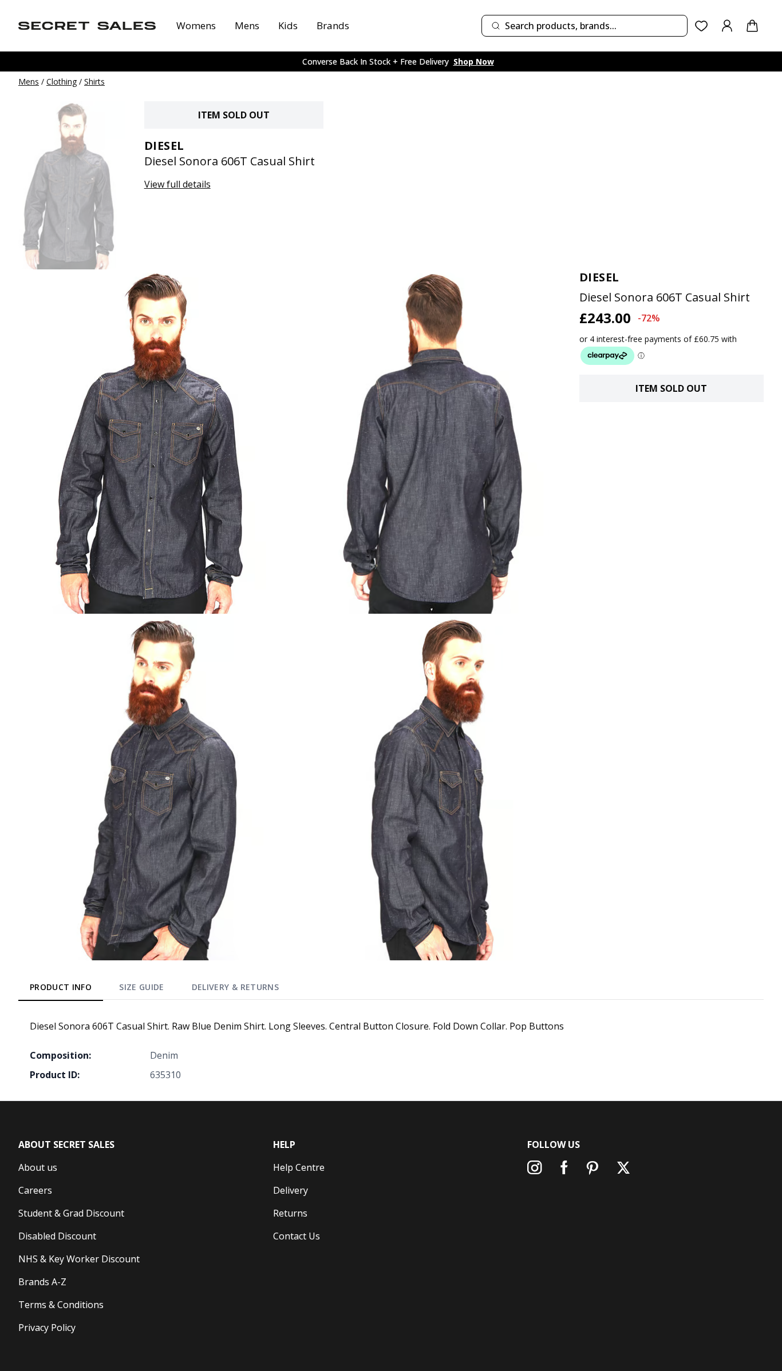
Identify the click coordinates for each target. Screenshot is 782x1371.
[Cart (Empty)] (752, 25)
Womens (196, 25)
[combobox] (584, 26)
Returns (290, 1213)
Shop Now (473, 61)
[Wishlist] (701, 26)
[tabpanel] (391, 1050)
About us (37, 1167)
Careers (35, 1190)
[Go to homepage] (87, 26)
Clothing (61, 81)
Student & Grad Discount (71, 1213)
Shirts (94, 81)
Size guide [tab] (141, 986)
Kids (288, 25)
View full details (177, 184)
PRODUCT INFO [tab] (61, 986)
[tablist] (154, 989)
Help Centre (299, 1167)
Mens (247, 25)
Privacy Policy (47, 1327)
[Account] (727, 25)
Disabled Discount (57, 1236)
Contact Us (296, 1236)
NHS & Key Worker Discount (79, 1259)
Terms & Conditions (61, 1304)
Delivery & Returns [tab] (235, 986)
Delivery (290, 1190)
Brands (333, 25)
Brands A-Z (42, 1281)
